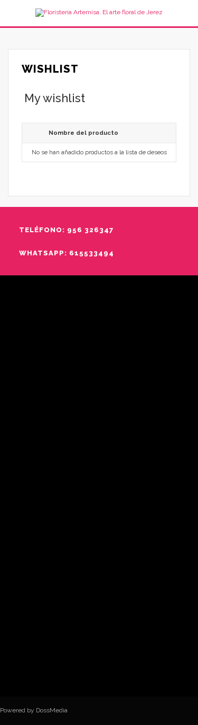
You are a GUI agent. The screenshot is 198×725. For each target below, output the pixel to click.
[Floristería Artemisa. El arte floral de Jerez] (99, 12)
